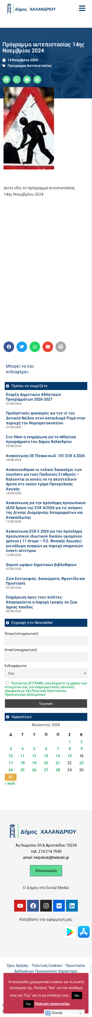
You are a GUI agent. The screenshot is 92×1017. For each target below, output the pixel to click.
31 (10, 777)
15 (69, 756)
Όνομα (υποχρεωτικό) (21, 633)
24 (10, 770)
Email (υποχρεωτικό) (21, 650)
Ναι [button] (77, 995)
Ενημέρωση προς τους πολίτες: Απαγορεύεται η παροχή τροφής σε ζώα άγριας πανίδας (41, 602)
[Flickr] (59, 906)
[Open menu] (82, 8)
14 (58, 756)
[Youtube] (20, 906)
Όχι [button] (28, 1004)
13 (46, 756)
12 (34, 756)
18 (22, 763)
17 (10, 763)
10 (10, 756)
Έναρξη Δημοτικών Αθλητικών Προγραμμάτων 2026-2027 (33, 397)
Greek (57, 1013)
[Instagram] (46, 906)
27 (46, 770)
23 (81, 763)
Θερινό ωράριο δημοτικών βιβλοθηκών (41, 565)
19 (34, 763)
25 (22, 770)
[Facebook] (33, 906)
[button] (6, 80)
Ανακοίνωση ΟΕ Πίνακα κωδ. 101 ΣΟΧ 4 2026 (45, 456)
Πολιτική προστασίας (52, 1004)
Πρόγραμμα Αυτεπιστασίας (30, 66)
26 (34, 770)
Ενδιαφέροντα (15, 666)
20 (46, 763)
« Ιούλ (10, 783)
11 (22, 756)
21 (58, 763)
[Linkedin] (72, 906)
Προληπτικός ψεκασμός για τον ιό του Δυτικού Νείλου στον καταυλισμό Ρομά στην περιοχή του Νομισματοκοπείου (45, 418)
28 (58, 770)
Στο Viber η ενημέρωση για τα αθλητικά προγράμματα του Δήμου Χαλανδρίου (41, 439)
